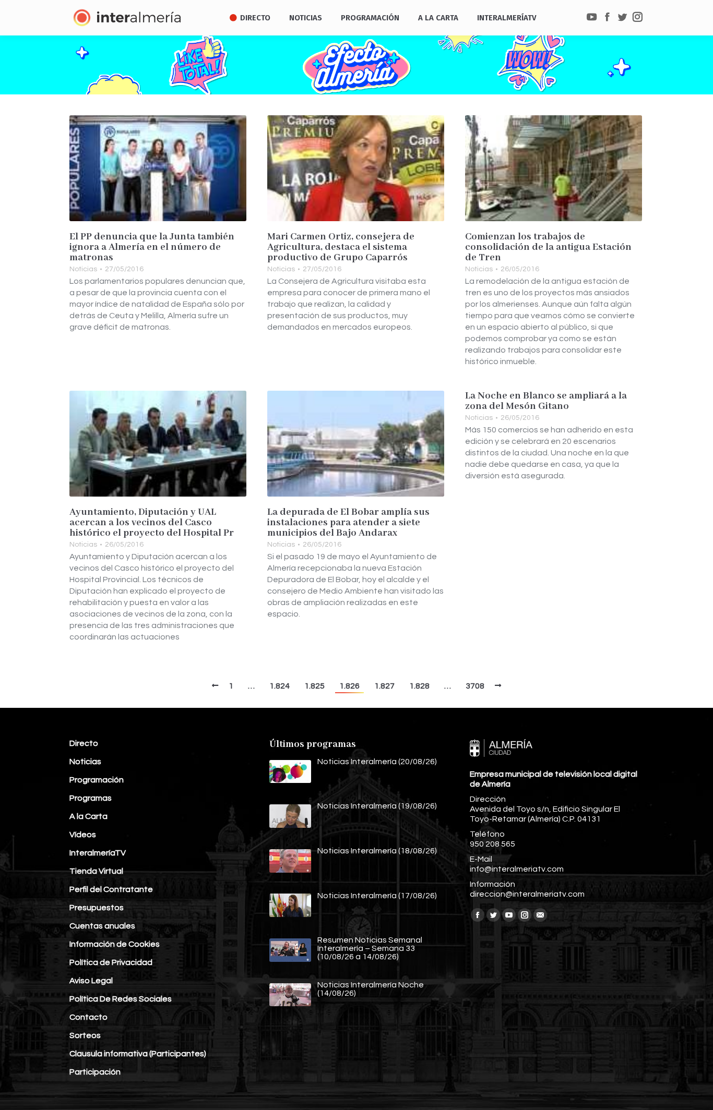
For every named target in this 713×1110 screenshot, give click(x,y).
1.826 (349, 686)
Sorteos (85, 1035)
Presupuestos (96, 907)
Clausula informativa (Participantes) (137, 1053)
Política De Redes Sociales (120, 999)
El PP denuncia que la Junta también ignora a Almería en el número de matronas (151, 247)
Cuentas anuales (102, 926)
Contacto (88, 1017)
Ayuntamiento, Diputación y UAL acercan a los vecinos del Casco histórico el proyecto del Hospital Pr (151, 522)
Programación (96, 780)
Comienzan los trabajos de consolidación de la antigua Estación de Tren (548, 247)
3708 (475, 686)
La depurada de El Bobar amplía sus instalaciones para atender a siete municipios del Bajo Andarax (348, 522)
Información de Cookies (114, 944)
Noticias (83, 269)
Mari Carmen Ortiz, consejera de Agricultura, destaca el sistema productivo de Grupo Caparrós (340, 247)
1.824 (279, 686)
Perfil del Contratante (111, 889)
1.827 (384, 686)
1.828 (419, 686)
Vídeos (82, 834)
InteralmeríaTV (97, 853)
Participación (95, 1072)
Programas (90, 798)
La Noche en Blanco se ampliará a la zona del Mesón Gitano (546, 401)
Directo (83, 743)
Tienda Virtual (96, 871)
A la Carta (88, 816)
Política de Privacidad (110, 962)
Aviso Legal (91, 980)
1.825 (314, 686)
